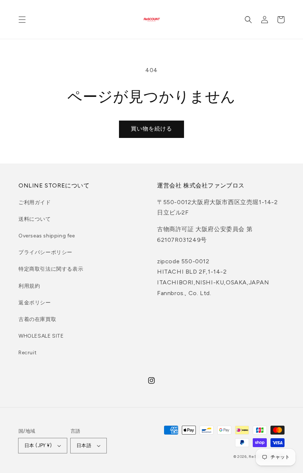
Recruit (27, 352)
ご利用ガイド (34, 202)
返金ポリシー (34, 303)
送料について (34, 219)
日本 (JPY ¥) (38, 445)
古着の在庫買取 (37, 319)
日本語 (83, 445)
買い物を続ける (151, 128)
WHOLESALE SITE (41, 336)
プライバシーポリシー (45, 252)
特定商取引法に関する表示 (50, 269)
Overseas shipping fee (46, 236)
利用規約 (29, 286)
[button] (22, 19)
